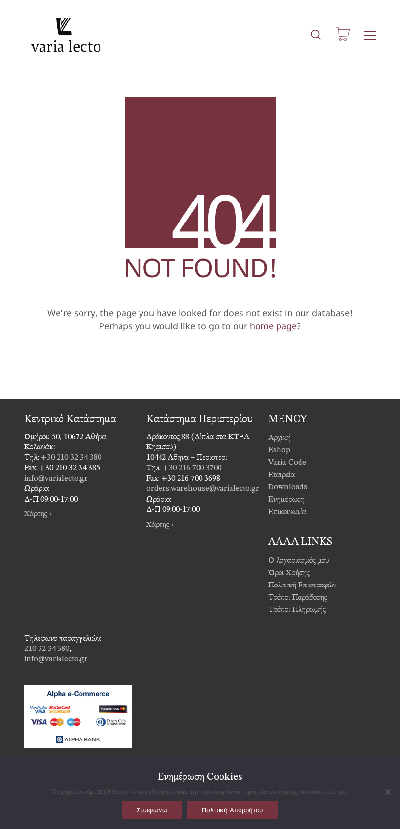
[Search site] (316, 36)
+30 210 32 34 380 (71, 458)
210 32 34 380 (46, 649)
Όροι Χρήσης (289, 573)
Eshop (279, 450)
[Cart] (343, 35)
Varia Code (287, 462)
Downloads (287, 487)
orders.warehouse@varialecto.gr (202, 489)
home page (273, 326)
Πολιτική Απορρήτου (232, 810)
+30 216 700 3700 (192, 468)
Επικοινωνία (287, 512)
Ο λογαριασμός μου (298, 561)
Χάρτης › (38, 514)
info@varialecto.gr (56, 479)
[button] (370, 35)
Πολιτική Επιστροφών (302, 585)
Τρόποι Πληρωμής (297, 610)
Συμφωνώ (152, 810)
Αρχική (279, 438)
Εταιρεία (281, 475)
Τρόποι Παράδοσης (297, 598)
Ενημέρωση (286, 500)
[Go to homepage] (65, 35)
